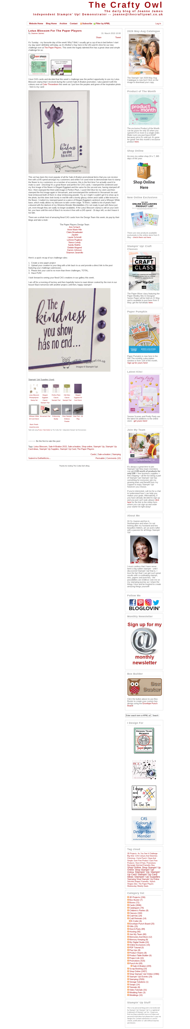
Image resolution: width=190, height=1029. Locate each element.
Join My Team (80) (137, 934)
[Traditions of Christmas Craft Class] (144, 290)
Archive (63, 23)
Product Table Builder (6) (140, 955)
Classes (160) (135, 913)
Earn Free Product (141, 861)
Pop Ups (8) (134, 950)
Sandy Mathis (74, 245)
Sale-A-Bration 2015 (58, 446)
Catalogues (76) (136, 908)
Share (98, 37)
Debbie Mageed (74, 247)
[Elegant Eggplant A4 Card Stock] (78, 384)
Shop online (87, 446)
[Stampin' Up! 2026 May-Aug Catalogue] (144, 74)
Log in (158, 23)
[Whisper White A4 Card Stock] (34, 406)
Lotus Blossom (40, 446)
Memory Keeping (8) (138, 939)
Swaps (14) (134, 984)
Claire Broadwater (74, 232)
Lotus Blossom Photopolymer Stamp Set (34, 397)
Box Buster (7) (136, 900)
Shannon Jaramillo (74, 252)
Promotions (151, 863)
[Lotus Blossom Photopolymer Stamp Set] (34, 384)
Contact (73, 23)
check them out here (142, 237)
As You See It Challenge (147, 853)
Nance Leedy (75, 242)
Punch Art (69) (135, 963)
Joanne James (37, 33)
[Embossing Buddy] (56, 406)
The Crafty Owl (126, 4)
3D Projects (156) (137, 897)
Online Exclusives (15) (139, 945)
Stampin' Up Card (68, 449)
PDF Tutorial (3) (136, 947)
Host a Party (140, 863)
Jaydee (74, 235)
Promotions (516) (137, 961)
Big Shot (130, 856)
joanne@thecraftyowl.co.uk (138, 14)
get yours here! (140, 421)
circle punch (141, 858)
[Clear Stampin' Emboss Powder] (67, 406)
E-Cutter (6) (136, 921)
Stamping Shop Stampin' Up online (143, 879)
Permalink (100, 458)
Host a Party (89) (137, 929)
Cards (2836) (135, 905)
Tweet (118, 37)
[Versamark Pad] (45, 406)
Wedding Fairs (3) (137, 992)
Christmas (131, 858)
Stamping (116, 454)
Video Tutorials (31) (138, 990)
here (137, 142)
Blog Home (51, 23)
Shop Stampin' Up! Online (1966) (144, 974)
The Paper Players (52, 48)
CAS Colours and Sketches (146, 856)
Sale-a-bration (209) (142, 966)
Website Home (36, 23)
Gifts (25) (133, 926)
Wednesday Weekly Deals (137, 886)
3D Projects (132, 853)
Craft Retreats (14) (137, 918)
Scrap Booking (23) (138, 969)
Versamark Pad (45, 416)
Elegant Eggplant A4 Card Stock (78, 397)
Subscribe (87, 23)
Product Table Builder (44, 430)
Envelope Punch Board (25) (141, 924)
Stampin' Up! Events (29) (140, 977)
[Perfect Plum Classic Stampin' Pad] (56, 384)
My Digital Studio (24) (139, 942)
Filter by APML (103, 23)
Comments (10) (113, 458)
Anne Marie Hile (74, 229)
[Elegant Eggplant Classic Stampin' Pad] (45, 384)
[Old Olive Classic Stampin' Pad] (67, 384)
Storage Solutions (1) (138, 982)
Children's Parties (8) (138, 910)
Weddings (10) (136, 995)
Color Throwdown (50, 84)
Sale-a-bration (74, 446)
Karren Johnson (74, 250)
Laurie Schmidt (74, 237)
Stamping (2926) (136, 979)
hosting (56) (134, 932)
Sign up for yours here (137, 363)
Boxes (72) (134, 902)
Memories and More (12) (140, 937)
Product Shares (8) (138, 953)
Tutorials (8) (134, 987)
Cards (93, 454)
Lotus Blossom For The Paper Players (55, 30)
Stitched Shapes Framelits (138, 881)
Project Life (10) (136, 958)
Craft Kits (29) (135, 916)
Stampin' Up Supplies (49, 449)
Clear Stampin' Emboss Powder (67, 418)
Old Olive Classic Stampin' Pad (67, 397)
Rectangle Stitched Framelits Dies (141, 865)
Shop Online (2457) (138, 971)
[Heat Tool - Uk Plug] (78, 406)
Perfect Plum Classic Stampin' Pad (56, 397)
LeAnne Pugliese (74, 240)
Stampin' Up (98, 446)
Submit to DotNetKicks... (39, 458)
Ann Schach (74, 227)
